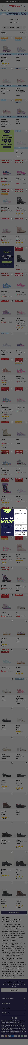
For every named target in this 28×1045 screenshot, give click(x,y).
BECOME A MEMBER (21, 530)
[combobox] (16, 523)
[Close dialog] (26, 510)
